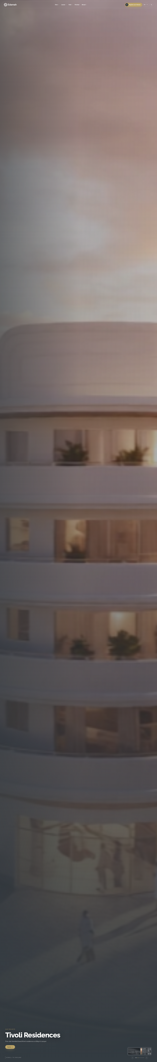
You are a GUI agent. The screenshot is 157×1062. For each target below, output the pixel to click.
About (84, 4)
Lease (63, 4)
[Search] (151, 5)
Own (56, 4)
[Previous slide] (132, 1057)
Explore (10, 1047)
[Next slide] (146, 1057)
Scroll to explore (13, 1057)
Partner (77, 4)
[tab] (128, 1051)
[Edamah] (10, 4)
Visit (70, 4)
